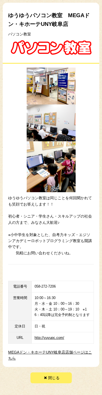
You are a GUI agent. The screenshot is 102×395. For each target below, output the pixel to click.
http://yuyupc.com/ (49, 338)
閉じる (54, 378)
